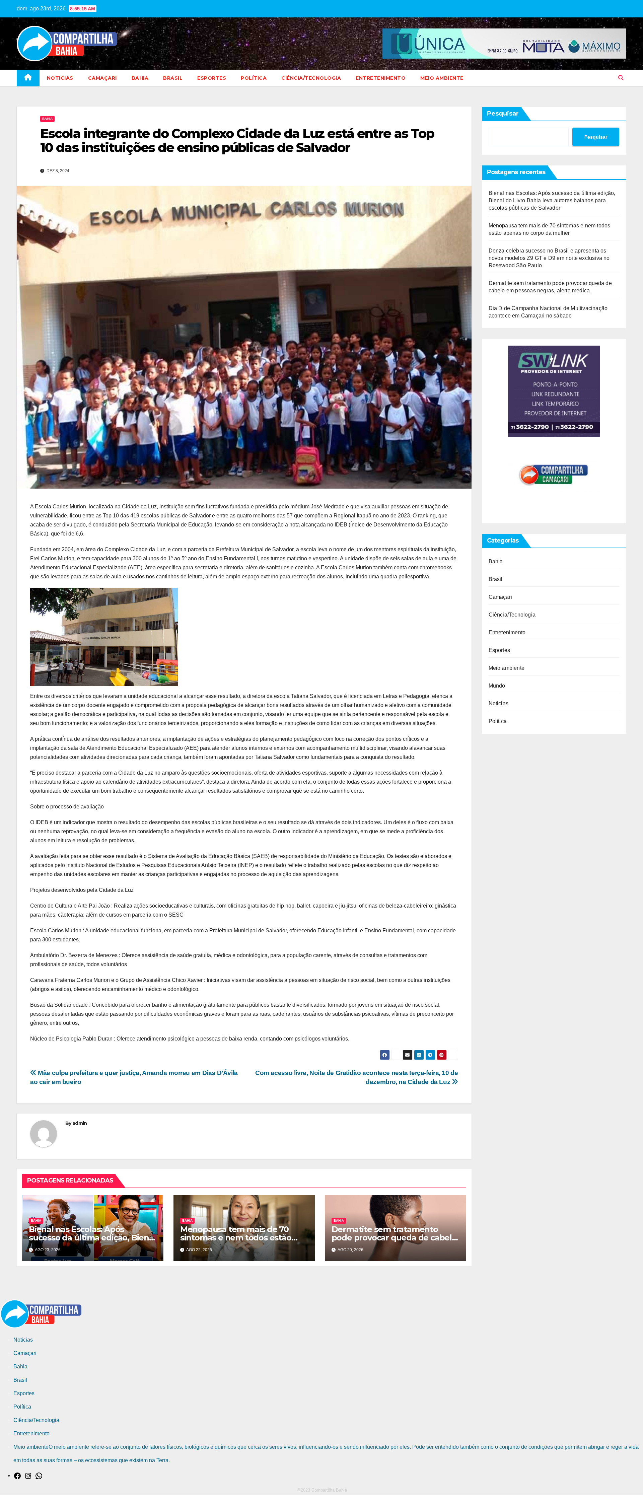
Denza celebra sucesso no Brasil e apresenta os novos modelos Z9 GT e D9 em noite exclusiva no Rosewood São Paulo (549, 258)
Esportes (211, 78)
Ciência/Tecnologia (311, 78)
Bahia (140, 78)
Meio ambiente (441, 78)
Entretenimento (381, 78)
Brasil (173, 78)
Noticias (60, 78)
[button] (621, 78)
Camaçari (102, 78)
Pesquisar (503, 113)
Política (254, 78)
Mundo (497, 686)
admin (79, 1123)
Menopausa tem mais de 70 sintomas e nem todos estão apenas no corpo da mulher (235, 1237)
